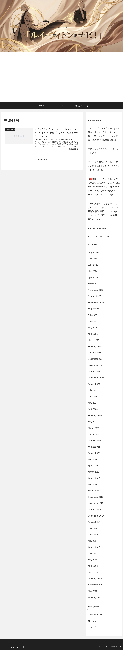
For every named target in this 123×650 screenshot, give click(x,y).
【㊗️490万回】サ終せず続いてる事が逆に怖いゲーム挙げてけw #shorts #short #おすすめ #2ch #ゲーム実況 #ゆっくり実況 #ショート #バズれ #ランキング (104, 187)
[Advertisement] (61, 84)
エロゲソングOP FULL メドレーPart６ (103, 151)
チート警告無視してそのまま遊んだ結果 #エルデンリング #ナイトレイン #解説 (104, 166)
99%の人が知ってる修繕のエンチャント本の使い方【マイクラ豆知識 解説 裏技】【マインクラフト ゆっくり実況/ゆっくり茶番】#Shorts (103, 211)
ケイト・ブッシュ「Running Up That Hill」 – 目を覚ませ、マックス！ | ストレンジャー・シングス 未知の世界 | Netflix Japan (104, 134)
